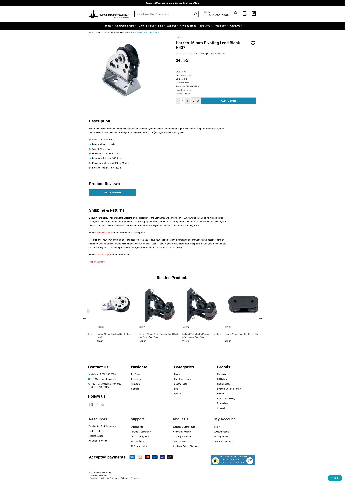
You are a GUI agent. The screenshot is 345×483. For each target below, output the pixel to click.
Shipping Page (104, 232)
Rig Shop (205, 25)
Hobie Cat (221, 374)
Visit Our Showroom (181, 431)
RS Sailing (222, 379)
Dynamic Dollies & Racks (229, 389)
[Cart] (254, 13)
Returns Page (103, 254)
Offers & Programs (140, 436)
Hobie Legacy (223, 384)
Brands (223, 367)
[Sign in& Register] (235, 13)
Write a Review (218, 53)
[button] (233, 460)
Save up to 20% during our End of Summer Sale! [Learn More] (172, 3)
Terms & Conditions (223, 441)
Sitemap (135, 389)
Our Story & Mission (181, 436)
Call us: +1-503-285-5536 (103, 374)
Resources (220, 25)
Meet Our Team (179, 441)
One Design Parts (124, 25)
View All (221, 408)
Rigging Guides (96, 436)
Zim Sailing (222, 403)
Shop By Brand (188, 25)
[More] (112, 25)
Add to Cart (228, 100)
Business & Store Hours (183, 427)
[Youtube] (102, 404)
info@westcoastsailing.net (103, 379)
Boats (108, 25)
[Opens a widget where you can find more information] (334, 478)
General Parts (146, 25)
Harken (220, 393)
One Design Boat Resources (102, 426)
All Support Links (139, 446)
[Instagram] (96, 404)
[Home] (90, 32)
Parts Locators (96, 431)
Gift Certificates (138, 441)
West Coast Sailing (226, 398)
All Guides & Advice (98, 440)
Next (260, 318)
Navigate (139, 367)
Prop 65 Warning (97, 261)
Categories (184, 367)
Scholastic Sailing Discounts (185, 446)
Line (160, 25)
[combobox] (166, 14)
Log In (217, 427)
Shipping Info (137, 427)
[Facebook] (91, 404)
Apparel (171, 25)
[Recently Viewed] (245, 13)
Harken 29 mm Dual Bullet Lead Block (234, 334)
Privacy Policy (221, 436)
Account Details (221, 431)
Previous (84, 318)
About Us (235, 25)
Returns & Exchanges (141, 431)
